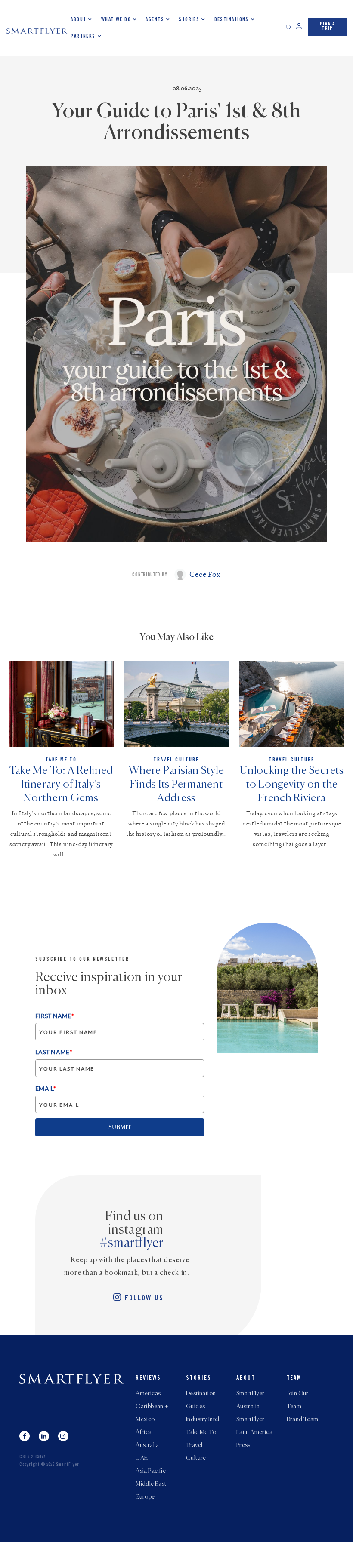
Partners (83, 36)
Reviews (148, 1379)
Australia (147, 1445)
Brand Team (303, 1419)
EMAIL (45, 1088)
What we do (116, 19)
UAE (142, 1458)
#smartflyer (132, 1243)
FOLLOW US (144, 1298)
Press (243, 1445)
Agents (155, 19)
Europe (145, 1497)
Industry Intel (203, 1419)
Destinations (231, 19)
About (78, 19)
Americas (148, 1394)
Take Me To (201, 1432)
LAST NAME (53, 1052)
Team (294, 1379)
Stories (189, 19)
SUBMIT (119, 1127)
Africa (144, 1432)
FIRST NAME (54, 1015)
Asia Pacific (151, 1471)
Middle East (151, 1484)
